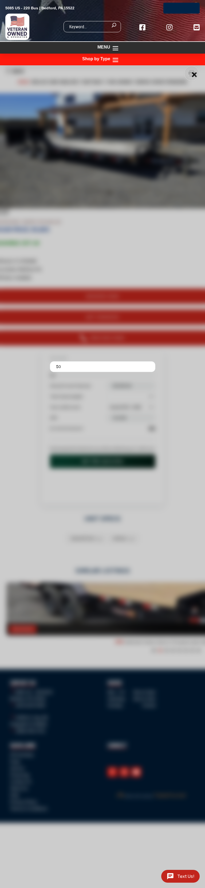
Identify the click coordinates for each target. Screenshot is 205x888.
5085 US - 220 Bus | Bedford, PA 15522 (39, 8)
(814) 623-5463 (181, 8)
